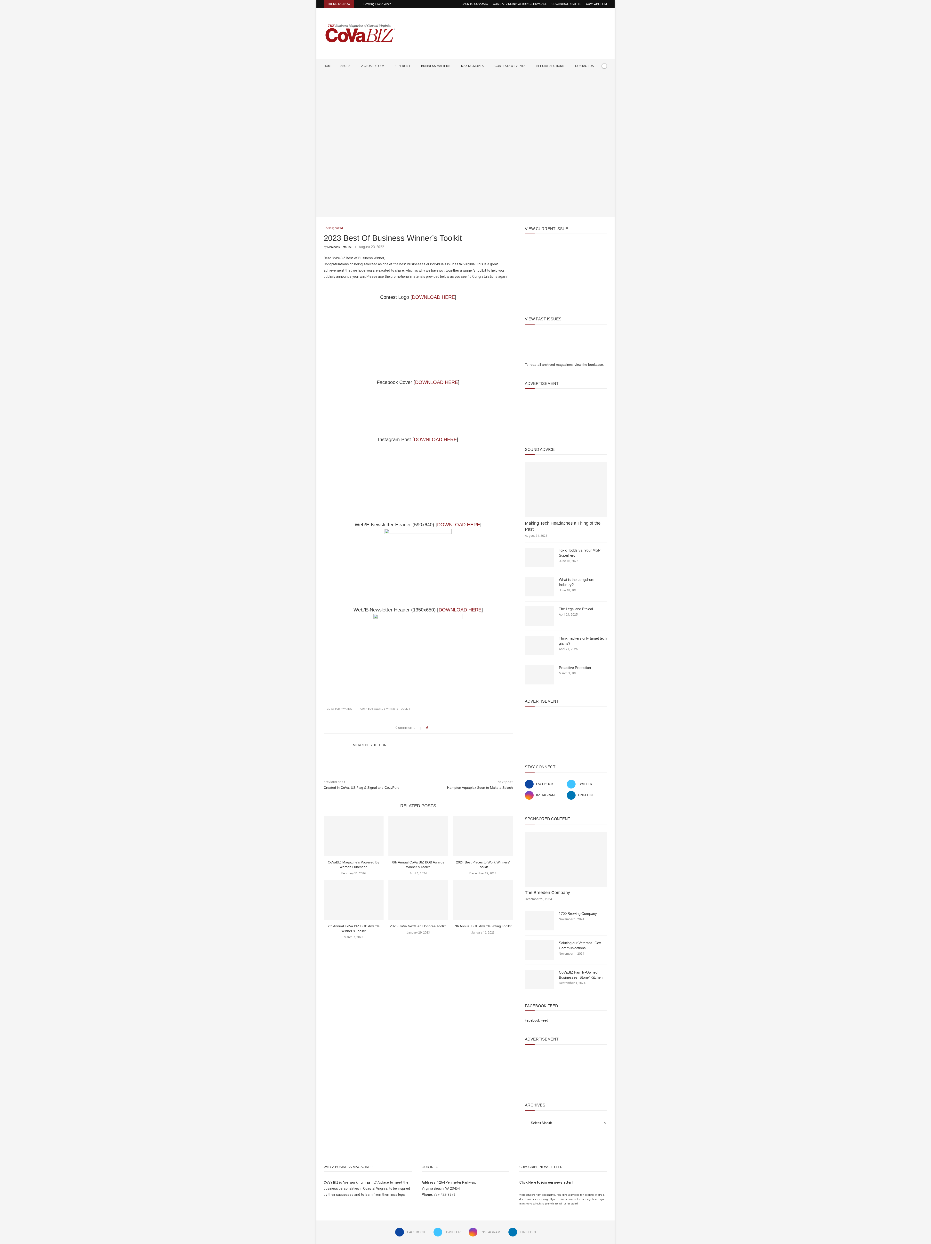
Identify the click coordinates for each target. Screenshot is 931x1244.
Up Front (402, 66)
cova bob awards (339, 708)
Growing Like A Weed (377, 4)
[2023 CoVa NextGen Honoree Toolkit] (418, 900)
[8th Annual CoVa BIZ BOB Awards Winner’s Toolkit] (418, 836)
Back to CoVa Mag (475, 3)
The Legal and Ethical (576, 609)
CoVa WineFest (596, 3)
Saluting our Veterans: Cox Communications (580, 945)
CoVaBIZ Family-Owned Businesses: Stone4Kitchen (580, 974)
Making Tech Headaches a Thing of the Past (563, 526)
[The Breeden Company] (566, 859)
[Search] (604, 80)
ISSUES (345, 66)
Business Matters (435, 66)
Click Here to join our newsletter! (546, 1182)
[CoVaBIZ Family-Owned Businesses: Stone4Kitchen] (539, 979)
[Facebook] (590, 80)
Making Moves (472, 66)
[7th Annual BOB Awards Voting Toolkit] (483, 900)
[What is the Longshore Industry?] (539, 586)
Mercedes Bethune (339, 247)
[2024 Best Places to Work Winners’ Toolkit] (483, 836)
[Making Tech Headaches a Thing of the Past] (566, 489)
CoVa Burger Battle (566, 3)
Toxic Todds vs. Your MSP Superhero (580, 552)
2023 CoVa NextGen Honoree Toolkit (418, 926)
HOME (328, 66)
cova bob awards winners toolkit (385, 708)
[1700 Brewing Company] (539, 920)
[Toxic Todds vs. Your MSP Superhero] (539, 557)
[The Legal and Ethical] (539, 616)
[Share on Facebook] (433, 728)
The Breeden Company (547, 892)
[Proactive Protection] (539, 674)
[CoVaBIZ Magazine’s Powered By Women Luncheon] (354, 836)
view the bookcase (589, 364)
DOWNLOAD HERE (433, 297)
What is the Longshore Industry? (576, 582)
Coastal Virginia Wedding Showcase (520, 3)
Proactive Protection (575, 668)
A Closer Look (373, 66)
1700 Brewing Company (578, 913)
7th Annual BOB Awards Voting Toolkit (483, 926)
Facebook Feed (536, 1020)
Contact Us (584, 66)
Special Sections (550, 66)
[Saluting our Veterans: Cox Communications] (539, 950)
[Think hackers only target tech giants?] (539, 645)
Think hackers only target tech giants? (583, 640)
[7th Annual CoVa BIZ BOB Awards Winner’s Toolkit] (354, 900)
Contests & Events (510, 66)
